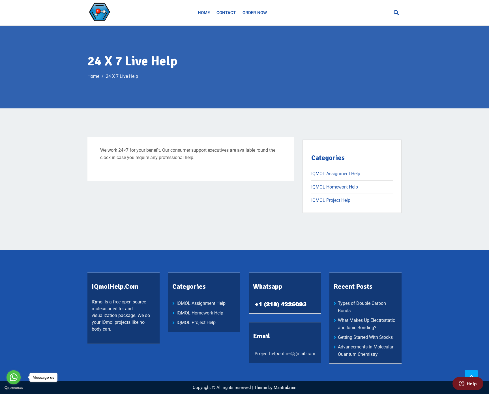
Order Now (255, 12)
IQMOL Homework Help (334, 187)
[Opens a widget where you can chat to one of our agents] (467, 384)
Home (204, 12)
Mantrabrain (285, 387)
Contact (226, 12)
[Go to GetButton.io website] (14, 388)
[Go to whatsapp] (14, 377)
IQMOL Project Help (330, 200)
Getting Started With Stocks (365, 337)
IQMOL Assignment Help (335, 173)
